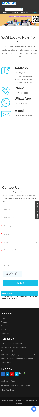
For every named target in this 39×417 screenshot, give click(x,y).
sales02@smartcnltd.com (23, 115)
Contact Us (10, 29)
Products (15, 12)
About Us (24, 12)
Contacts (34, 12)
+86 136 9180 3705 (21, 103)
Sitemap (19, 404)
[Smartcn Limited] (11, 3)
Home (5, 12)
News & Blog (5, 330)
